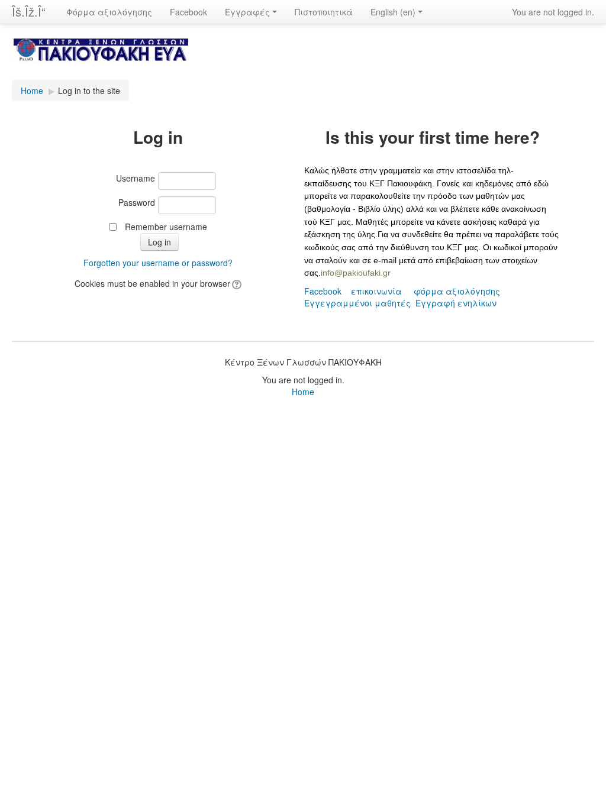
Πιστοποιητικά (324, 12)
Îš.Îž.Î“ (29, 11)
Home (32, 90)
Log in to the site (89, 90)
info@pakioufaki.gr (356, 272)
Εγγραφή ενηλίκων (456, 303)
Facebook (188, 12)
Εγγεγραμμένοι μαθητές (357, 303)
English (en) (392, 12)
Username (135, 178)
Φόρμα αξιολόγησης (109, 12)
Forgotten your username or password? (158, 263)
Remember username (166, 226)
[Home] (303, 57)
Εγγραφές (247, 12)
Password (136, 202)
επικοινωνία (376, 291)
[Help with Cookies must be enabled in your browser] (235, 283)
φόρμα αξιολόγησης (457, 291)
